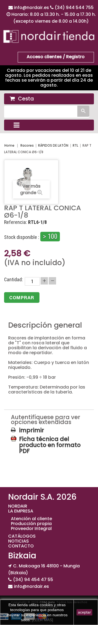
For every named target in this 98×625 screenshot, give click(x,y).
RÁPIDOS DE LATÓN (53, 145)
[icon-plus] (44, 281)
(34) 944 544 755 (74, 7)
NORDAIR (17, 506)
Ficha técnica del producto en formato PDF (50, 439)
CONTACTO (21, 546)
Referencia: (15, 222)
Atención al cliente (31, 519)
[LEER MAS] (42, 620)
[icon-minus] (52, 281)
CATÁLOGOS (22, 536)
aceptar (84, 612)
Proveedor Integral (31, 528)
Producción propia (31, 523)
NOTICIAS (18, 541)
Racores (27, 145)
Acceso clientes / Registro (56, 57)
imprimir (31, 430)
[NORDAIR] (49, 36)
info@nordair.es (32, 7)
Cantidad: (13, 279)
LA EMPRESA (20, 511)
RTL (75, 145)
